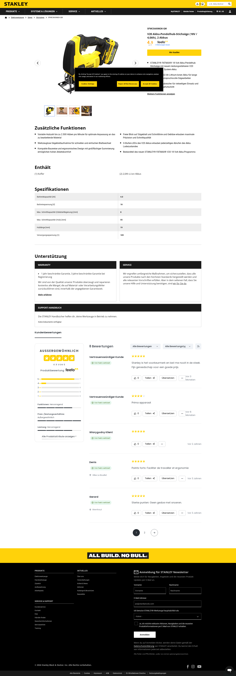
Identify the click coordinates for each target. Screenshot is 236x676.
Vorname (138, 585)
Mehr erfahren (45, 294)
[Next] (135, 63)
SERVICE (73, 11)
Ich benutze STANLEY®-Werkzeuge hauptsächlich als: (156, 611)
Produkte (11, 11)
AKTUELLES (97, 11)
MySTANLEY (175, 11)
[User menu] (230, 11)
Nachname (174, 585)
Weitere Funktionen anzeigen (161, 94)
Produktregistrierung (204, 11)
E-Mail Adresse (140, 598)
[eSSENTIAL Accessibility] (200, 4)
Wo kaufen (174, 52)
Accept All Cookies (150, 84)
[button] (188, 666)
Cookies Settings (87, 84)
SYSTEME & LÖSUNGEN (43, 11)
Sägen (30, 17)
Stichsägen (40, 17)
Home (6, 17)
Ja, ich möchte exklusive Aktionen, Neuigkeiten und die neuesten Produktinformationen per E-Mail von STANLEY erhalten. (166, 625)
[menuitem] (12, 11)
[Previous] (38, 63)
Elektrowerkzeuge (17, 17)
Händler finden (188, 11)
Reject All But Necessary (127, 84)
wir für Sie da (179, 283)
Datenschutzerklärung (144, 646)
